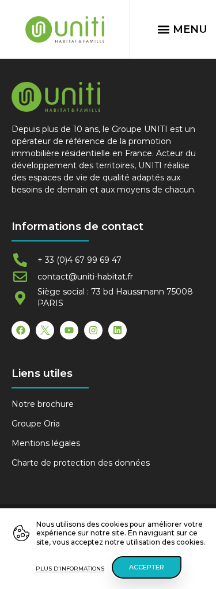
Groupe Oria (36, 423)
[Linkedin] (117, 330)
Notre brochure (43, 404)
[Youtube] (69, 330)
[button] (182, 29)
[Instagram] (93, 330)
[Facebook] (21, 330)
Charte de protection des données (81, 463)
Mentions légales (46, 443)
